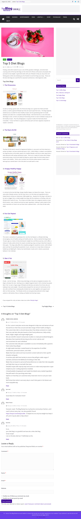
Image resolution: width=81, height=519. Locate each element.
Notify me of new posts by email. (13, 498)
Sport (48, 17)
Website (3, 488)
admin (5, 67)
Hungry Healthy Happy (13, 169)
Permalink (22, 322)
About (8, 21)
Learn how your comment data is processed (38, 504)
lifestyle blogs (34, 300)
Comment (4, 451)
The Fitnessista (10, 85)
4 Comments (21, 67)
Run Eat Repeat (10, 213)
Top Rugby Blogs (47, 306)
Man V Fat (8, 258)
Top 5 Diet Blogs (20, 2)
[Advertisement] (51, 8)
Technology (57, 17)
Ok (37, 517)
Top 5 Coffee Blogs (61, 90)
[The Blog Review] (3, 19)
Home (8, 17)
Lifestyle (40, 17)
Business (14, 17)
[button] (43, 17)
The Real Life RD (10, 130)
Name (3, 473)
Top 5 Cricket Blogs (9, 306)
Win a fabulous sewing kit (63, 92)
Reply (7, 386)
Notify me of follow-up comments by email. (16, 496)
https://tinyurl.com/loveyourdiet (15, 413)
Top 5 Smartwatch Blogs (73, 144)
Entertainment (24, 17)
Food (33, 17)
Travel (65, 17)
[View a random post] (78, 19)
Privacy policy (42, 517)
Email (3, 481)
